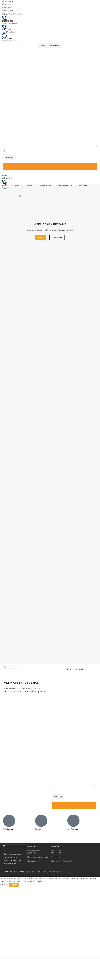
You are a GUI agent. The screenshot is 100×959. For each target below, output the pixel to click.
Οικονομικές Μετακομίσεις (57, 851)
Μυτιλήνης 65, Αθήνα (22, 1)
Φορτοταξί (55, 857)
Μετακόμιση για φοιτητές (37, 857)
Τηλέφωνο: (9, 829)
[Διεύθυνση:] (73, 821)
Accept (14, 885)
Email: (38, 829)
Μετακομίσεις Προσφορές (62, 861)
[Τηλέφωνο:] (9, 821)
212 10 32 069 (9, 834)
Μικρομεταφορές (34, 861)
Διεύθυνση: (73, 829)
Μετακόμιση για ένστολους (33, 851)
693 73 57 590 (9, 838)
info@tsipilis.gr (18, 5)
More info (4, 885)
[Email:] (41, 821)
